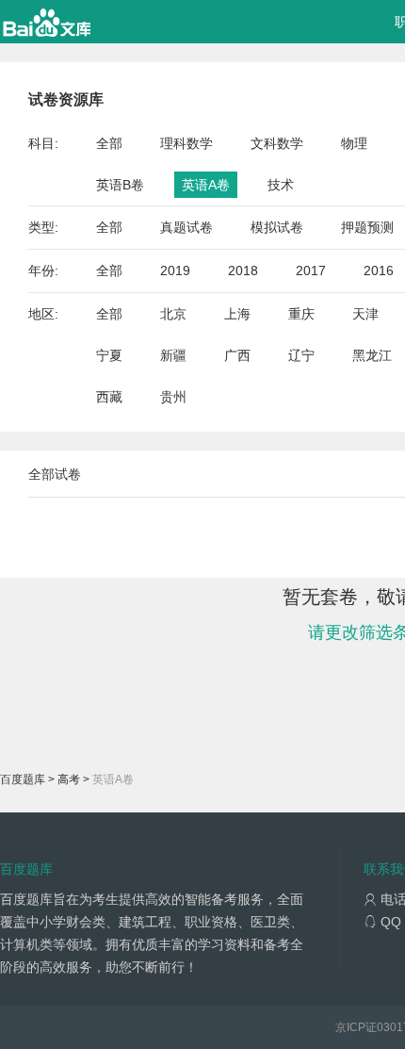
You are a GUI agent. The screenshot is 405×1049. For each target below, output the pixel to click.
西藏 (109, 396)
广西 (237, 355)
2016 (379, 270)
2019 (175, 270)
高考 (68, 779)
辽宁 (301, 355)
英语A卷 (206, 184)
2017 (311, 270)
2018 (243, 270)
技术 (280, 184)
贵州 (173, 396)
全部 (109, 143)
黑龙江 (372, 355)
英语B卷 (120, 184)
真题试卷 (186, 227)
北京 (173, 313)
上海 (237, 313)
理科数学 (186, 143)
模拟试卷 (277, 227)
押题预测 (367, 227)
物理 (354, 143)
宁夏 (109, 355)
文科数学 (277, 143)
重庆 (301, 313)
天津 (365, 313)
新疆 (173, 355)
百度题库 (22, 779)
